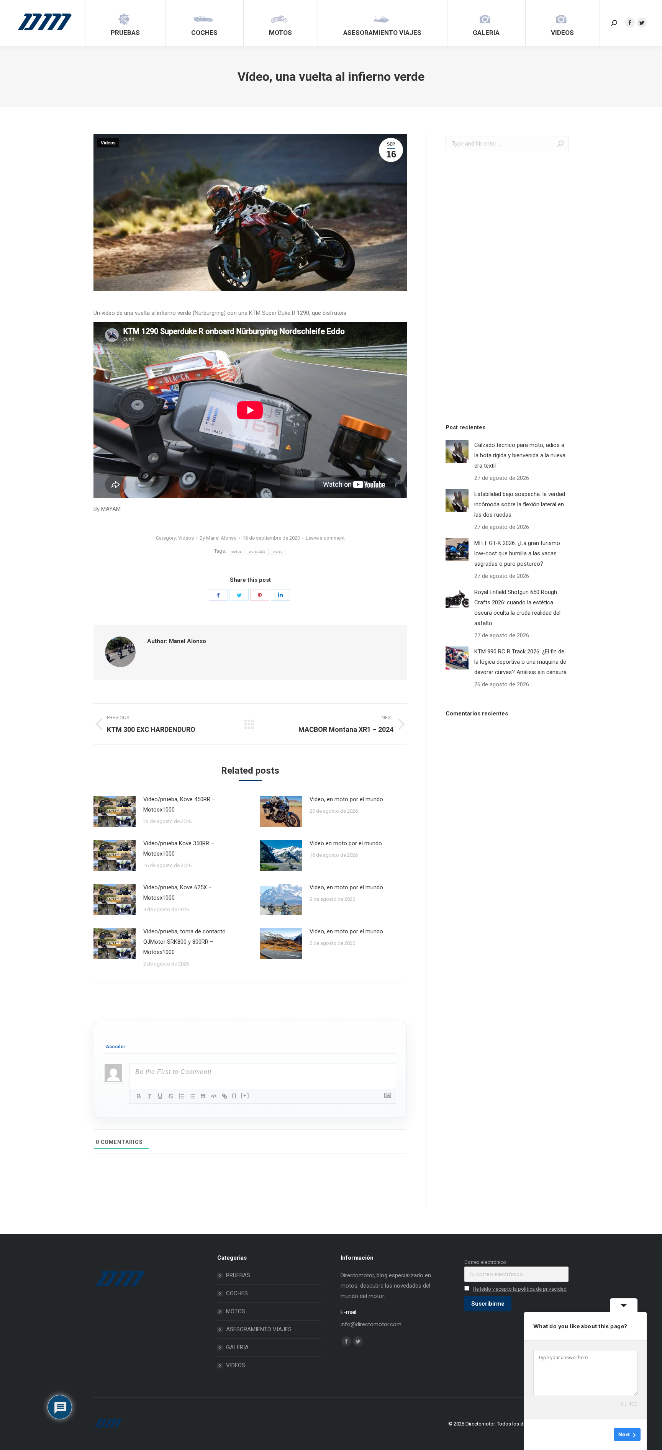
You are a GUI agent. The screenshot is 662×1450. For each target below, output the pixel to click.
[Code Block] (213, 1096)
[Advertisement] (503, 285)
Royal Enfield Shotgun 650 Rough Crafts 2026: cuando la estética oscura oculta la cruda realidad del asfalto (517, 608)
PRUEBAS (238, 1275)
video (278, 551)
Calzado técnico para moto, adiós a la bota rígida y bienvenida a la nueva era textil (519, 455)
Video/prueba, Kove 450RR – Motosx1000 (179, 804)
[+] (245, 1095)
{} (234, 1095)
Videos (108, 143)
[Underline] (160, 1096)
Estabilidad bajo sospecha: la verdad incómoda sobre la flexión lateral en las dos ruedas (519, 504)
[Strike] (171, 1096)
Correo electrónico (485, 1262)
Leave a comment (325, 538)
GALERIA (237, 1347)
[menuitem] (125, 23)
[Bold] (138, 1096)
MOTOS (235, 1311)
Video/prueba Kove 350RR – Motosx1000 (178, 848)
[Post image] (114, 811)
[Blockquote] (203, 1096)
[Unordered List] (192, 1096)
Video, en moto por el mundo (346, 799)
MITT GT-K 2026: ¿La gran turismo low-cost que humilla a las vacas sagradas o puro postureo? (517, 553)
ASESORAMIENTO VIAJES (259, 1329)
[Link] (224, 1096)
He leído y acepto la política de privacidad (520, 1289)
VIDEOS (235, 1365)
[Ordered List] (181, 1096)
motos (236, 551)
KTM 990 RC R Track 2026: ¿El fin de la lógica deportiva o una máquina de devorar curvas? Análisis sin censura (520, 662)
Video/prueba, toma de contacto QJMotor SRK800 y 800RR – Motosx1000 (184, 942)
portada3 (257, 551)
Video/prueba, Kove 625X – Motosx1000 (177, 892)
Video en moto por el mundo (346, 843)
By (218, 538)
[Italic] (149, 1096)
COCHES (237, 1293)
